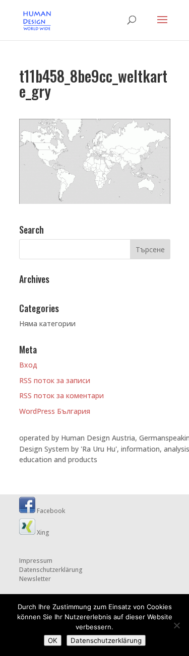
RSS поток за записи (54, 380)
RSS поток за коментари (61, 395)
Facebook (50, 510)
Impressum (35, 560)
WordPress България (54, 411)
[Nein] (176, 625)
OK (52, 640)
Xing (42, 532)
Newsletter (35, 578)
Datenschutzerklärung (51, 569)
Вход (28, 365)
